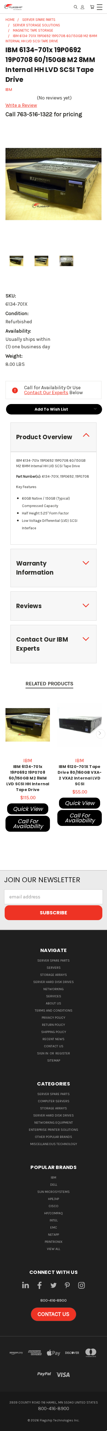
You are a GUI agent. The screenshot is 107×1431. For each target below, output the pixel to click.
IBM (53, 1177)
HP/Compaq (53, 1213)
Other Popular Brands (53, 1137)
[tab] (53, 437)
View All (53, 1249)
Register (62, 1053)
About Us (53, 1003)
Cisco (53, 1206)
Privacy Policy (53, 1018)
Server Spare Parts (53, 960)
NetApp (53, 1235)
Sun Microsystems (53, 1192)
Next (100, 733)
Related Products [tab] (49, 684)
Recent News (53, 1039)
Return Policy (53, 1025)
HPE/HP (53, 1199)
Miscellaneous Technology (53, 1144)
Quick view (28, 809)
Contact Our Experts (46, 392)
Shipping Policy (53, 1032)
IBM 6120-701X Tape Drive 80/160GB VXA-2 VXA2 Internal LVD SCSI (80, 775)
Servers (54, 968)
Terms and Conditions (53, 1010)
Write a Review (21, 105)
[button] (53, 1314)
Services (53, 996)
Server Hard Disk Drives (53, 982)
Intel (54, 1220)
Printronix (54, 1242)
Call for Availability (28, 823)
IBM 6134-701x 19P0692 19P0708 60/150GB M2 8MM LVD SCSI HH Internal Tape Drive (27, 778)
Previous (6, 733)
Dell (53, 1185)
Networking (53, 989)
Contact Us (53, 1046)
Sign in (43, 1053)
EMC (53, 1227)
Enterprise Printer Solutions (53, 1130)
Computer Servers (53, 1101)
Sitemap (53, 1060)
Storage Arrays (53, 975)
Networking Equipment (53, 1122)
